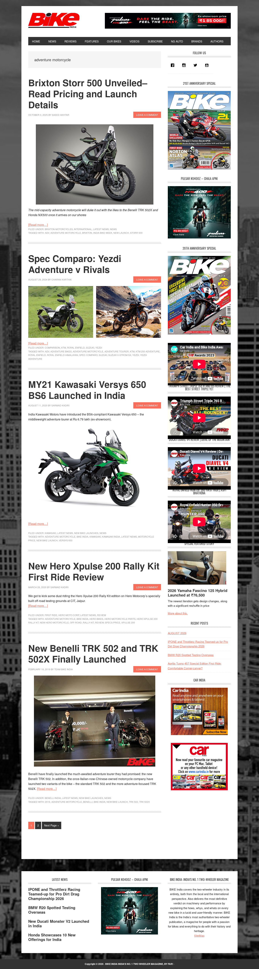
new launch (121, 232)
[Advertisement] (196, 821)
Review (101, 615)
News (113, 229)
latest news (129, 536)
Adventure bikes (61, 351)
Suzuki (90, 347)
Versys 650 (65, 540)
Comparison (52, 347)
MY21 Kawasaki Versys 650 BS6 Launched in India (87, 390)
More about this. (178, 613)
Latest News (101, 229)
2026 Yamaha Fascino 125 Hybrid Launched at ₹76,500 (197, 593)
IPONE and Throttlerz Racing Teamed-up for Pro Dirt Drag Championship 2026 (54, 894)
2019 (47, 801)
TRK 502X (144, 801)
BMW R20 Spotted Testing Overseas (191, 655)
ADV (47, 232)
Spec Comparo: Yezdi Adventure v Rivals (74, 264)
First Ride (51, 615)
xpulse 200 (128, 622)
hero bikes (96, 618)
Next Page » (51, 826)
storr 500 (136, 232)
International (83, 229)
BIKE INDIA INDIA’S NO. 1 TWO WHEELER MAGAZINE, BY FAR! (139, 964)
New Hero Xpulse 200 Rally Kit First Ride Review (93, 571)
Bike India (53, 20)
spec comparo (88, 355)
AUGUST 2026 (177, 633)
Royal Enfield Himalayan (62, 355)
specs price (112, 622)
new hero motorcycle (54, 622)
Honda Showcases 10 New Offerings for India (52, 937)
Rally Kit (88, 622)
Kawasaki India (111, 536)
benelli (88, 801)
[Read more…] (38, 225)
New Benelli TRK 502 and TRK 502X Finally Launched (93, 653)
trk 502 (133, 801)
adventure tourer (116, 351)
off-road (76, 622)
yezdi (135, 355)
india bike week (102, 232)
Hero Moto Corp (68, 615)
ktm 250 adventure (148, 351)
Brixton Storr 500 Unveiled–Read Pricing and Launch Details (87, 93)
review (99, 622)
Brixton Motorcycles (59, 229)
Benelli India (53, 798)
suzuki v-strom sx (119, 355)
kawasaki (95, 536)
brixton (87, 232)
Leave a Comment (147, 114)
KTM (63, 347)
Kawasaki (50, 533)
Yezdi (98, 347)
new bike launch (47, 540)
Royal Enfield (76, 347)
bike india (82, 536)
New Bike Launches (86, 533)
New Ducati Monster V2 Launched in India (58, 923)
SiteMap (199, 936)
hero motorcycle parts (120, 618)
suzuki (103, 355)
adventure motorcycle (65, 232)
